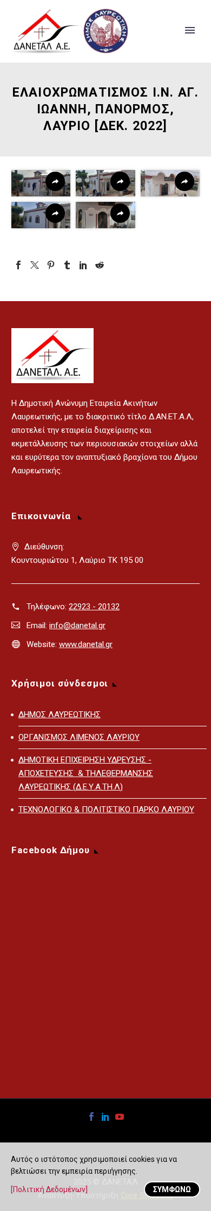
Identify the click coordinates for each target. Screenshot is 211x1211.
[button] (40, 183)
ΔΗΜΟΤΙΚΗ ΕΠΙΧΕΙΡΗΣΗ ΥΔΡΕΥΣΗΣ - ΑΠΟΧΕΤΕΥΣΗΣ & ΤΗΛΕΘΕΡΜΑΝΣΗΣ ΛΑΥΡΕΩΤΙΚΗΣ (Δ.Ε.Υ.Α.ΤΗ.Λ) (85, 773)
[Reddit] (99, 265)
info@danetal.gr (77, 625)
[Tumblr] (67, 265)
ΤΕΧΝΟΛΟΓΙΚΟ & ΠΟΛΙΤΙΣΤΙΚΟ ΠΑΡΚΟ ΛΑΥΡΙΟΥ (106, 809)
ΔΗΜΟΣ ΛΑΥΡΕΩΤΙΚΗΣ (59, 714)
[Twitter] (34, 265)
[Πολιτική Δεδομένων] (49, 1189)
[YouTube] (119, 1116)
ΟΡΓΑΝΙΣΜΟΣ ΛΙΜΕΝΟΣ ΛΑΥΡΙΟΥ (79, 737)
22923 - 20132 (94, 606)
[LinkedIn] (83, 265)
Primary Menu (190, 30)
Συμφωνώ (172, 1189)
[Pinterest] (51, 265)
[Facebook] (18, 265)
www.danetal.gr (86, 644)
